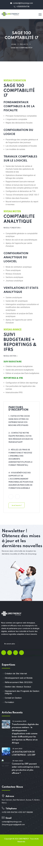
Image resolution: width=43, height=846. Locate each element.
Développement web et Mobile (18, 678)
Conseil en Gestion (13, 698)
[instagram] (21, 652)
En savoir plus (9, 644)
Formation (9, 702)
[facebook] (3, 652)
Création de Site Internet (16, 673)
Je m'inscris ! (17, 505)
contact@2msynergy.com (23, 3)
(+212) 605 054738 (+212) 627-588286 (17, 812)
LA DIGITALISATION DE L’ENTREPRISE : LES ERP (23, 753)
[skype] (15, 652)
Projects (24, 44)
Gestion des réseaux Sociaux (18, 686)
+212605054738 (22, 6)
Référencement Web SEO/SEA (18, 682)
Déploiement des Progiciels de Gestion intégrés (22, 692)
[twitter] (9, 652)
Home (13, 44)
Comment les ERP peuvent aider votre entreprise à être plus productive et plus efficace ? (25, 768)
